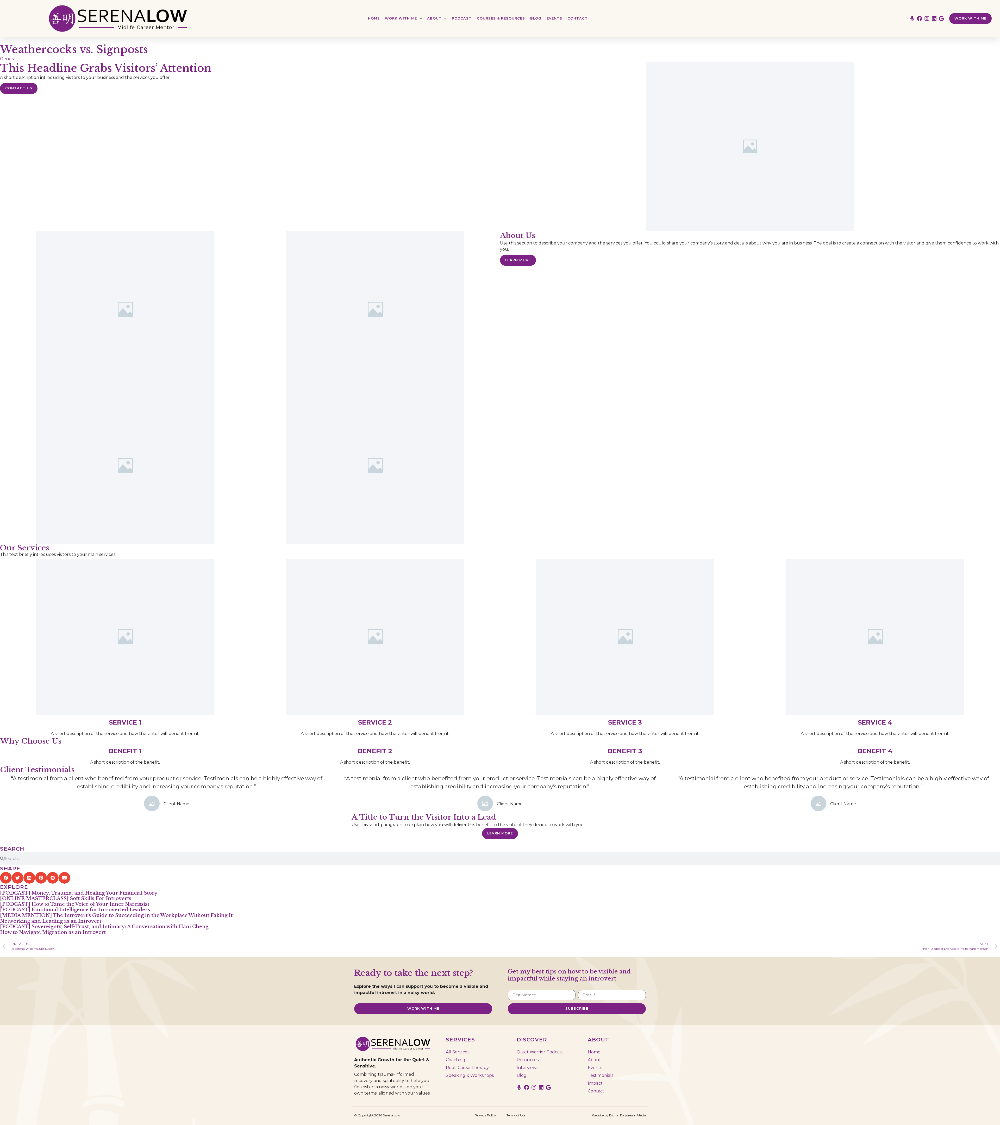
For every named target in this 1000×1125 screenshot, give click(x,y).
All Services (457, 1051)
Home (374, 18)
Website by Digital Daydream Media (619, 1115)
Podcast (462, 18)
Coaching (455, 1059)
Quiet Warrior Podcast (540, 1051)
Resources (528, 1059)
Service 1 (125, 722)
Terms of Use (516, 1115)
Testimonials (600, 1075)
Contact (577, 18)
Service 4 (875, 722)
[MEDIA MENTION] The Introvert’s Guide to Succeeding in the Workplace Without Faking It (116, 915)
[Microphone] (912, 18)
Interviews (527, 1067)
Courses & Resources (501, 18)
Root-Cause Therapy (467, 1067)
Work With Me (401, 18)
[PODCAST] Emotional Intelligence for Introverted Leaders (75, 910)
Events (554, 18)
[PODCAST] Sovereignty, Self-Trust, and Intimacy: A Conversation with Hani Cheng (104, 926)
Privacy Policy (485, 1115)
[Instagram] (926, 18)
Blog (535, 18)
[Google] (941, 18)
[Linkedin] (934, 18)
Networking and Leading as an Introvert (50, 921)
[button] (6, 878)
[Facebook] (919, 18)
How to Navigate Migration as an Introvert (53, 932)
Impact (595, 1083)
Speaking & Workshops (470, 1075)
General (8, 58)
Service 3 (625, 722)
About (434, 18)
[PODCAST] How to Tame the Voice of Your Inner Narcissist (74, 904)
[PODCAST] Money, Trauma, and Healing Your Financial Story (78, 893)
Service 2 (375, 722)
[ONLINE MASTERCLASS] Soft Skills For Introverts (65, 898)
